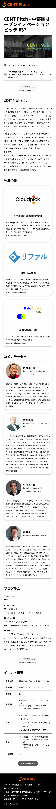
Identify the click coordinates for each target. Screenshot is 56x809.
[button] (51, 4)
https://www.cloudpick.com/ (16, 235)
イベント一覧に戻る (28, 763)
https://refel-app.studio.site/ (16, 292)
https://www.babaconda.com (16, 343)
